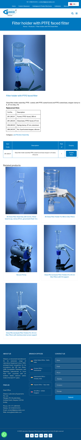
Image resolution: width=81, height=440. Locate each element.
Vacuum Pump (21, 275)
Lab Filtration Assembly (21, 135)
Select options (17, 191)
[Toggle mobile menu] (77, 13)
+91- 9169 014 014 (31, 2)
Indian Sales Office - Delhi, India (42, 361)
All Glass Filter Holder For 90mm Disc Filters (60, 217)
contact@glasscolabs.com (47, 2)
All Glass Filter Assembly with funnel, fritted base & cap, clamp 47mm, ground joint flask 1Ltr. (21, 218)
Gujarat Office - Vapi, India (41, 385)
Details (28, 191)
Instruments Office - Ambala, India (40, 378)
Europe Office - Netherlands (38, 369)
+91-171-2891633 (14, 406)
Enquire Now (71, 154)
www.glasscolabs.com (14, 412)
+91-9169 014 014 (14, 408)
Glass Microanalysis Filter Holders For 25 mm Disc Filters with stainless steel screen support (21, 334)
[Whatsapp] (4, 434)
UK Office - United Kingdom (39, 392)
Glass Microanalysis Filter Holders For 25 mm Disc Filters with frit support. (59, 276)
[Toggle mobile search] (72, 13)
